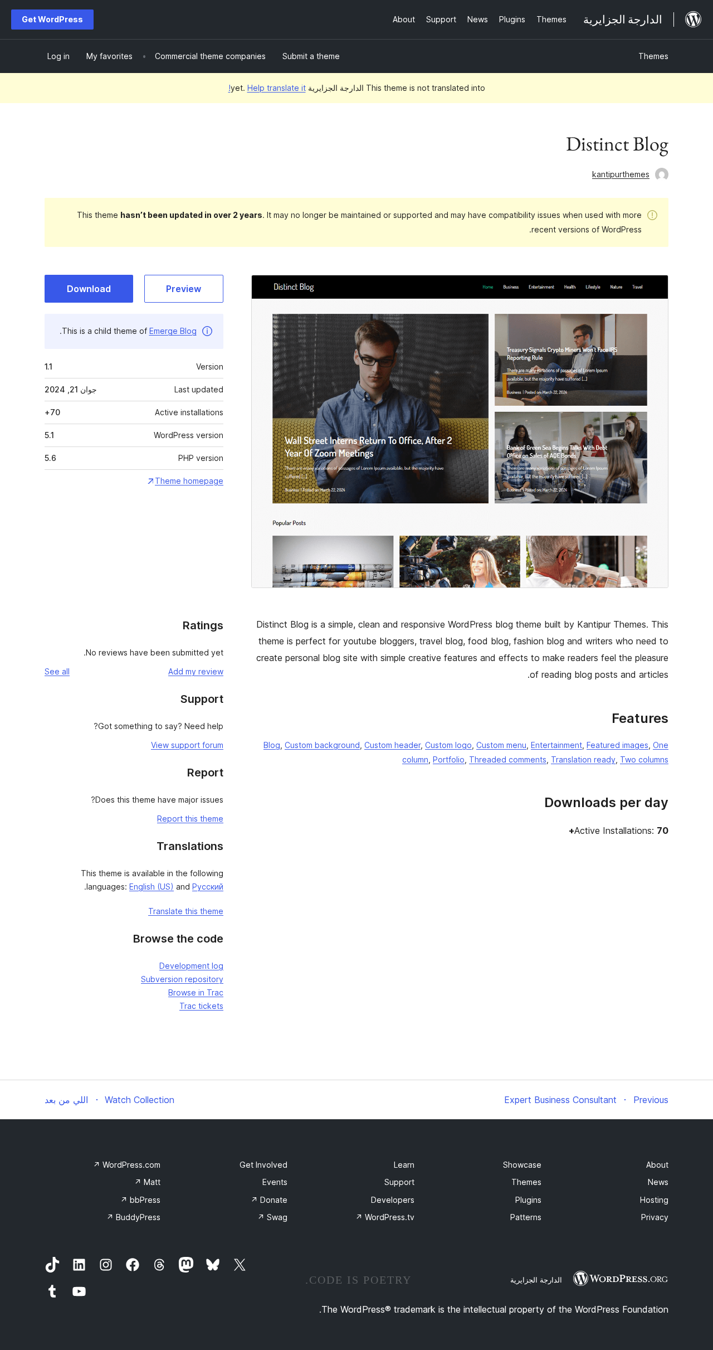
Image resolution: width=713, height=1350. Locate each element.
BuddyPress (133, 1217)
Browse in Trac (195, 992)
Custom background (322, 745)
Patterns (525, 1217)
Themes (653, 56)
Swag (272, 1217)
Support (399, 1182)
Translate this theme (185, 911)
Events (274, 1182)
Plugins (528, 1200)
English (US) (151, 886)
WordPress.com (126, 1164)
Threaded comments (507, 759)
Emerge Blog (173, 331)
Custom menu (501, 745)
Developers (392, 1200)
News (658, 1182)
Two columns (644, 759)
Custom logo (448, 745)
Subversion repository (182, 979)
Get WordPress (52, 19)
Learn (404, 1164)
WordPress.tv (384, 1217)
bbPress (140, 1200)
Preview (183, 288)
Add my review (195, 671)
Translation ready (583, 759)
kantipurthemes (620, 174)
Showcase (522, 1164)
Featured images (617, 745)
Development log (191, 965)
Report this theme (190, 818)
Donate (269, 1200)
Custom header (392, 745)
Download (89, 288)
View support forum (187, 745)
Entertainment (556, 745)
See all (57, 671)
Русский (207, 886)
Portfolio (449, 759)
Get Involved (263, 1164)
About (657, 1164)
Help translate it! (267, 88)
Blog (271, 745)
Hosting (654, 1200)
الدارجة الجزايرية (536, 1279)
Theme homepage (189, 480)
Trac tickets (201, 1006)
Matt (147, 1182)
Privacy (654, 1217)
